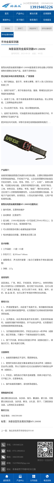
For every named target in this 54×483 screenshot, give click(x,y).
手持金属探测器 (7, 35)
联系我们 (34, 20)
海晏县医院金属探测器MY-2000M (24, 421)
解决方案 (34, 14)
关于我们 (20, 20)
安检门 (20, 29)
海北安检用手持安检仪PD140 (21, 431)
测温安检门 (33, 29)
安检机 (7, 29)
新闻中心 (7, 20)
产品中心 (20, 14)
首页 (7, 14)
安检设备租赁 (47, 29)
